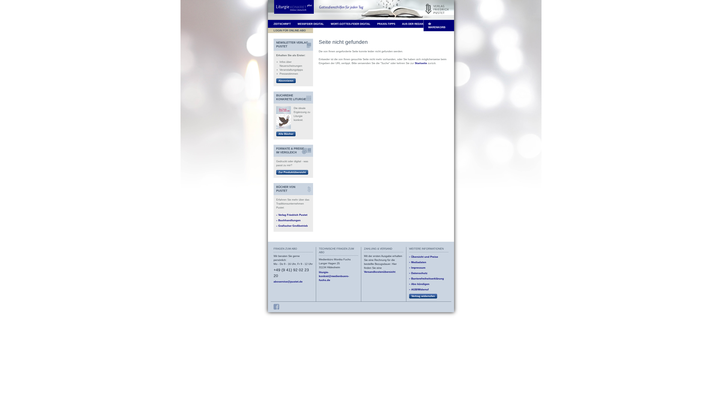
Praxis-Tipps (386, 23)
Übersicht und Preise (424, 256)
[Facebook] (276, 307)
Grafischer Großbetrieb (293, 225)
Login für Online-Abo (290, 30)
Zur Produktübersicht (292, 172)
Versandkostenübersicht (379, 271)
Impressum (418, 267)
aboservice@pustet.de (288, 281)
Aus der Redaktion (416, 23)
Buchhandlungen (289, 220)
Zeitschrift (282, 23)
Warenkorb (436, 27)
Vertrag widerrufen (423, 296)
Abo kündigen (420, 284)
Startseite (421, 63)
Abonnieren (286, 80)
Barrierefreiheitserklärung (427, 278)
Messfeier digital (311, 23)
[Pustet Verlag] (436, 9)
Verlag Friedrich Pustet (292, 214)
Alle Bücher (285, 133)
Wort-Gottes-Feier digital (350, 23)
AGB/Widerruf (420, 289)
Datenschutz (419, 273)
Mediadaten (418, 262)
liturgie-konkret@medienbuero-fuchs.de (334, 276)
